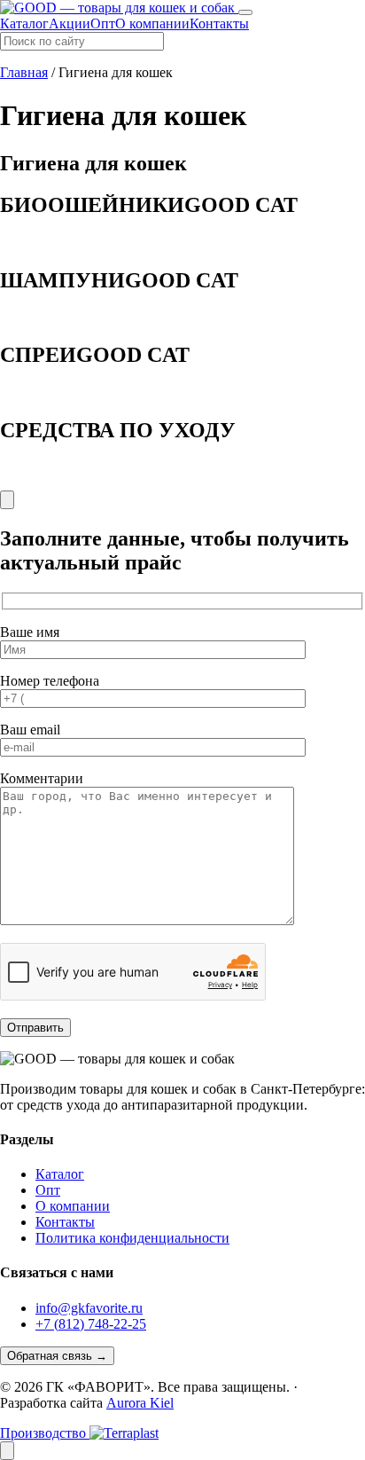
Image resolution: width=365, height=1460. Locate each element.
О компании (152, 23)
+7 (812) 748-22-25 (90, 1323)
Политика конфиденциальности (132, 1237)
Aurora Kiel (140, 1402)
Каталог (24, 23)
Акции (69, 23)
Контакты (219, 23)
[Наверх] (7, 1450)
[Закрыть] (7, 500)
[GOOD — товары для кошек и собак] (119, 7)
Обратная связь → (57, 1355)
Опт (102, 23)
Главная (24, 72)
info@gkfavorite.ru (89, 1307)
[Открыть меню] (245, 12)
